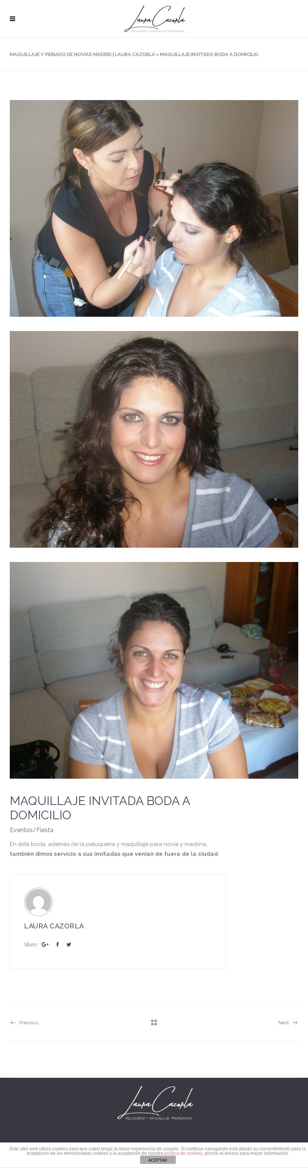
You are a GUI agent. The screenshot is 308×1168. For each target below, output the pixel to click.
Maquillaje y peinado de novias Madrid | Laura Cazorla (82, 54)
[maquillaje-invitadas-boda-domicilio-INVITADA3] (154, 670)
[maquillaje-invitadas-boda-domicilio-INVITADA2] (154, 439)
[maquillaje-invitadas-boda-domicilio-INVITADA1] (154, 208)
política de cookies (183, 1153)
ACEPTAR (157, 1160)
